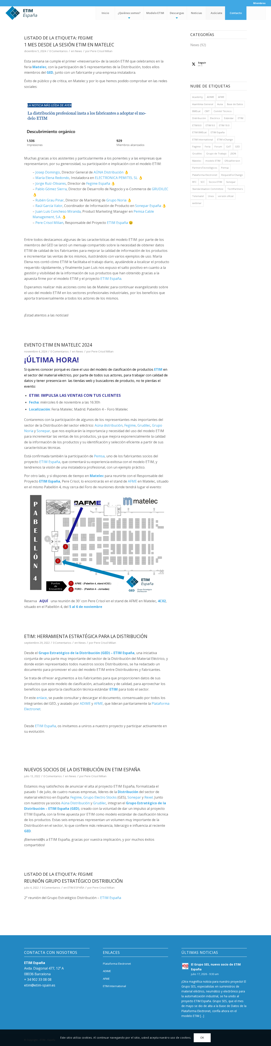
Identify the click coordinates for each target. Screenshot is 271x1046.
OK (202, 1037)
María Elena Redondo (52, 177)
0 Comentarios (58, 51)
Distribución (199, 118)
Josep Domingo (47, 172)
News (78, 51)
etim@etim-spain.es (39, 985)
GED (237, 146)
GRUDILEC (160, 189)
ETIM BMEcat (199, 132)
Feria (207, 146)
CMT (207, 111)
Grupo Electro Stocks (100, 797)
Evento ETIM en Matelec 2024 (58, 345)
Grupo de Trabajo (216, 153)
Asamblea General (202, 104)
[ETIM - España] (33, 13)
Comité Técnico (223, 111)
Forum (218, 146)
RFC (194, 181)
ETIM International (202, 139)
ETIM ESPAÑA (76, 887)
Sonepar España (148, 205)
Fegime (130, 425)
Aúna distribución (109, 425)
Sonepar (43, 431)
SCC (202, 181)
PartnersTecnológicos (204, 167)
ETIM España (117, 222)
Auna (220, 104)
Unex (211, 196)
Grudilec (143, 425)
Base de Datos (235, 104)
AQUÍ (43, 601)
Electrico (215, 118)
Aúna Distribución (75, 803)
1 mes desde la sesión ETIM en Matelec (69, 45)
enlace (42, 697)
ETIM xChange (225, 139)
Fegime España (98, 183)
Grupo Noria (116, 200)
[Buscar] (255, 13)
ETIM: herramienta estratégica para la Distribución (85, 636)
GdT (228, 146)
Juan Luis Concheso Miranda (58, 211)
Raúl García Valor (48, 205)
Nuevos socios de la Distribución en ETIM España (82, 770)
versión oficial (226, 196)
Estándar (229, 118)
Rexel (148, 797)
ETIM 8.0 (197, 125)
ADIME (85, 703)
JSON (233, 153)
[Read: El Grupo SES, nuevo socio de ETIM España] (185, 966)
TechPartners (235, 188)
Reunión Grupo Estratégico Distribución (73, 881)
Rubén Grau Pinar (49, 200)
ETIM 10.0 (224, 125)
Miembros (259, 3)
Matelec (196, 160)
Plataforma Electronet (204, 174)
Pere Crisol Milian (101, 51)
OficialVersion (232, 160)
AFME (132, 481)
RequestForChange (232, 174)
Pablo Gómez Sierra (51, 189)
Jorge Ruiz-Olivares (50, 183)
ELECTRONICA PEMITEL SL (116, 177)
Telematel (198, 196)
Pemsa (99, 456)
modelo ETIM (212, 160)
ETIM (240, 118)
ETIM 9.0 (210, 125)
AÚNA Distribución (108, 172)
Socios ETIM (215, 181)
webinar (197, 203)
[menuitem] (258, 3)
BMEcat (196, 111)
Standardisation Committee (207, 188)
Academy (197, 96)
